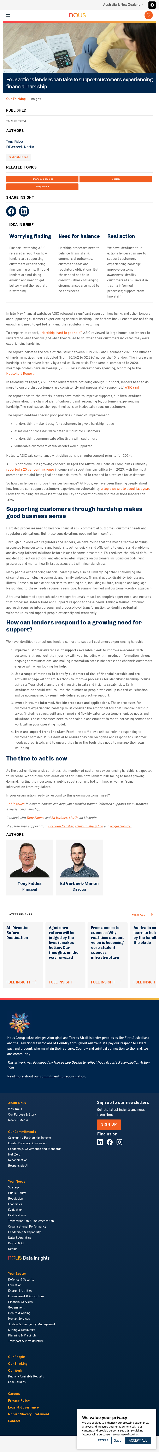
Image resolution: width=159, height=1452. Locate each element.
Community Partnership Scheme (29, 1138)
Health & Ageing (19, 1313)
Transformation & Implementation (31, 1221)
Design (116, 179)
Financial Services (42, 179)
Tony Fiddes (15, 142)
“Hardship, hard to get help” (61, 333)
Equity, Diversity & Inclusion (27, 1144)
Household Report (20, 374)
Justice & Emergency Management (31, 1325)
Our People (16, 1357)
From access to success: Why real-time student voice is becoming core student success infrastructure (107, 942)
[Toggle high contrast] (152, 5)
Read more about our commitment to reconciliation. (46, 1077)
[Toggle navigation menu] (8, 15)
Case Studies (17, 1382)
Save (117, 1440)
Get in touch (15, 804)
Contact (14, 1421)
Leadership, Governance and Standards (34, 1149)
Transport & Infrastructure (26, 1341)
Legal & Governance (23, 1408)
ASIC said (132, 388)
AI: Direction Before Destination (18, 932)
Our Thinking (16, 99)
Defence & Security (21, 1280)
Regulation (42, 186)
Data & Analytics (19, 1238)
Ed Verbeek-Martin (20, 147)
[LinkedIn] (24, 211)
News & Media (18, 1120)
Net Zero (14, 1155)
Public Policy (17, 1193)
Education (15, 1285)
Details (103, 1440)
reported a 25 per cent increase (30, 470)
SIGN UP (109, 1124)
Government (16, 1308)
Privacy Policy (19, 1401)
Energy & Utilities (20, 1291)
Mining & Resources (22, 1330)
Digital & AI (16, 1244)
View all (138, 915)
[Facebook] (11, 211)
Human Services (19, 1319)
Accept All (138, 1440)
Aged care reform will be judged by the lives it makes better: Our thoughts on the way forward (63, 942)
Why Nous (15, 1109)
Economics (15, 1204)
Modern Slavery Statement (28, 1414)
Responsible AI (18, 1166)
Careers (14, 1394)
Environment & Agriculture (26, 1297)
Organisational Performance (27, 1227)
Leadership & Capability (24, 1232)
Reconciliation (18, 1160)
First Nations (17, 1216)
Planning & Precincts (22, 1336)
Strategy (14, 1188)
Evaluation (15, 1210)
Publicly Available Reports (26, 1377)
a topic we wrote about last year (125, 489)
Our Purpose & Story (22, 1115)
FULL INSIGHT (18, 983)
